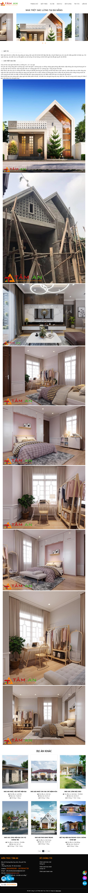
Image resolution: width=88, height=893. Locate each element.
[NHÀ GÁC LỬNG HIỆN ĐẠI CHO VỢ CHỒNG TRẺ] (15, 818)
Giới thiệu (44, 4)
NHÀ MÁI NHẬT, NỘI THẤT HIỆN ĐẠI (15, 791)
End (49, 851)
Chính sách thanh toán (46, 871)
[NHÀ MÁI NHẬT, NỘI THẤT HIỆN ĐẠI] (15, 772)
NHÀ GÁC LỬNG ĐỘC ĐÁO (72, 791)
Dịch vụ (59, 4)
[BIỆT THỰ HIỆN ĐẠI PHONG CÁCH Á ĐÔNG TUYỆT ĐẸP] (73, 818)
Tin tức (76, 4)
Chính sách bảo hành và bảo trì (46, 867)
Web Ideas (58, 890)
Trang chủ (34, 4)
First (39, 851)
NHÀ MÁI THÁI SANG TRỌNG (44, 837)
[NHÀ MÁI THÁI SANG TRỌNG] (44, 818)
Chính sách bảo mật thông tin (45, 863)
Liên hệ (84, 4)
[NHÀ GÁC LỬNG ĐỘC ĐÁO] (73, 772)
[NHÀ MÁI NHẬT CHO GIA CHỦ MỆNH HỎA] (44, 772)
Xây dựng (68, 4)
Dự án (52, 4)
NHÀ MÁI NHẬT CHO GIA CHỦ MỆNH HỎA (44, 791)
